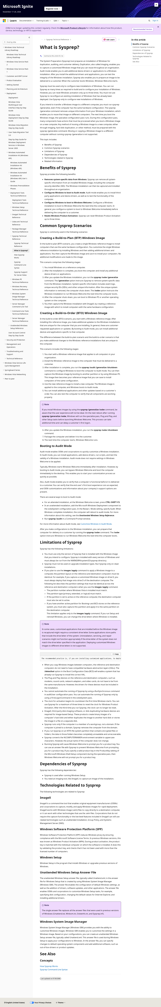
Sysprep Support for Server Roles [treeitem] (20, 273)
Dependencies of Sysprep (143, 53)
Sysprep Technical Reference (57, 39)
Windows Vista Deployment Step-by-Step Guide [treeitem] (18, 118)
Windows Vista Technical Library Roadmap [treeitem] (16, 56)
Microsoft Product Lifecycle (73, 28)
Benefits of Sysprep (140, 44)
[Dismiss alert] (156, 5)
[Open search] (149, 21)
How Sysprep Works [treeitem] (19, 256)
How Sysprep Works (49, 966)
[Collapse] (29, 37)
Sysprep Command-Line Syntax (54, 969)
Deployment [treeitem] (13, 97)
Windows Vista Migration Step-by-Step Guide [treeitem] (18, 126)
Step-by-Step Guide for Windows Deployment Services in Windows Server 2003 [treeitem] (17, 143)
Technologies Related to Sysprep (142, 57)
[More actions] (119, 39)
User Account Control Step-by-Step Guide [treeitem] (16, 334)
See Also (136, 61)
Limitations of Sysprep (141, 50)
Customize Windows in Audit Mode (96, 524)
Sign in (155, 20)
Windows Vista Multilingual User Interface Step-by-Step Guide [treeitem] (17, 106)
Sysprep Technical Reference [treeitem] (21, 244)
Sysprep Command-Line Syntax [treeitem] (20, 265)
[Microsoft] (4, 20)
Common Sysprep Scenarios (144, 47)
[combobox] (16, 42)
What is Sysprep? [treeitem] (21, 250)
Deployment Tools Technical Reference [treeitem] (20, 201)
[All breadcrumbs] (42, 39)
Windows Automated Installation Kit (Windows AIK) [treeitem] (18, 165)
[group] (80, 658)
